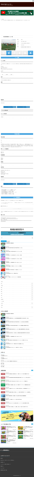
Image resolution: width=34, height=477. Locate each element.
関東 (1, 287)
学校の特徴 (30, 51)
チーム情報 (9, 51)
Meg (25, 438)
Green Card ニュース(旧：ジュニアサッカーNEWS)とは (7, 460)
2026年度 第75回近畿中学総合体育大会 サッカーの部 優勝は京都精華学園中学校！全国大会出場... (17, 329)
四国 (1, 295)
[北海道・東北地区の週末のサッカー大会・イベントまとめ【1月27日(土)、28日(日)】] (3, 441)
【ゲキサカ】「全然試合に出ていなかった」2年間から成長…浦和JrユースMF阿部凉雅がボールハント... (18, 388)
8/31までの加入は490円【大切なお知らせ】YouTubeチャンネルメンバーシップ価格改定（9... (17, 381)
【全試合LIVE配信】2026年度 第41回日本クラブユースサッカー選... (14, 251)
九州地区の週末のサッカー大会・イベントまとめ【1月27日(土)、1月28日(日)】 (11, 436)
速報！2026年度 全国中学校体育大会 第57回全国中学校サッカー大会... (14, 247)
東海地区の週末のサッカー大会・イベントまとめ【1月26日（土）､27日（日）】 (11, 427)
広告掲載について (3, 462)
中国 (1, 293)
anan (8, 429)
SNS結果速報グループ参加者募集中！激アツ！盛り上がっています (14, 262)
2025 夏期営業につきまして (4, 358)
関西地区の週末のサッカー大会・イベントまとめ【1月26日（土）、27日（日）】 (28, 432)
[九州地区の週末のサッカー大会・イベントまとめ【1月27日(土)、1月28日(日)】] (3, 437)
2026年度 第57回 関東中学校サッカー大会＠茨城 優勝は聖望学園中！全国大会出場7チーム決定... (17, 318)
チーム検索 (2, 301)
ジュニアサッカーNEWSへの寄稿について (6, 464)
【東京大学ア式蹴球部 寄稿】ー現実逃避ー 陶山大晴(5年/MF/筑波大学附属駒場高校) (16, 395)
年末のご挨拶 (2, 366)
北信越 (2, 285)
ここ (8, 438)
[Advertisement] (17, 28)
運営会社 (2, 458)
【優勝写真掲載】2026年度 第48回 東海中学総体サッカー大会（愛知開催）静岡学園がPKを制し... (17, 325)
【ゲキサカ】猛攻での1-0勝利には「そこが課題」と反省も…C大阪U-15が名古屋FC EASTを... (17, 406)
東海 (1, 289)
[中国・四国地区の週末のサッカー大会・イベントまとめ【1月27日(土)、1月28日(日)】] (20, 428)
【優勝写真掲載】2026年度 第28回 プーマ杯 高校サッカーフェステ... (14, 269)
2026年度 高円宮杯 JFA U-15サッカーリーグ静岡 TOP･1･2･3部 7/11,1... (14, 347)
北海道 (2, 281)
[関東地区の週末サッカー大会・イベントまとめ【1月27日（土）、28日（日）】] (20, 437)
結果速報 (2, 299)
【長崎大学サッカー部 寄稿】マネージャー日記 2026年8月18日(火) (14, 399)
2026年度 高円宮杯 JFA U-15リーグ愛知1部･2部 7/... (12, 273)
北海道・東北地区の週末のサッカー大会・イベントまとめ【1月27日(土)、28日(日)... (11, 441)
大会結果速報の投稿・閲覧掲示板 (10, 313)
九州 (1, 297)
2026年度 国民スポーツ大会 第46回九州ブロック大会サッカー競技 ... (14, 258)
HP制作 (2, 305)
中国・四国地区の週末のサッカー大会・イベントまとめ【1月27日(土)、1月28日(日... (28, 427)
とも (25, 429)
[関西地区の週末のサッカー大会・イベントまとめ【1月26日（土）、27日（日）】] (20, 432)
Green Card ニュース (6, 4)
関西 (1, 291)
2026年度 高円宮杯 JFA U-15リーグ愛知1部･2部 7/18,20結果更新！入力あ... (15, 343)
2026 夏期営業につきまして (4, 355)
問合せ (2, 307)
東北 (1, 283)
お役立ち (2, 303)
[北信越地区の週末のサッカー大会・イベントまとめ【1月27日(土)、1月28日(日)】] (3, 432)
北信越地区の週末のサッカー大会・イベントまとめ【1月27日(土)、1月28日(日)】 (11, 432)
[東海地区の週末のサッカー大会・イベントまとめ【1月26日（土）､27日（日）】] (3, 428)
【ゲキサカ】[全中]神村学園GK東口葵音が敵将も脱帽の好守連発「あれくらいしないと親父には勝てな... (18, 377)
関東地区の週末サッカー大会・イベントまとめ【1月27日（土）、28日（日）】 (28, 436)
